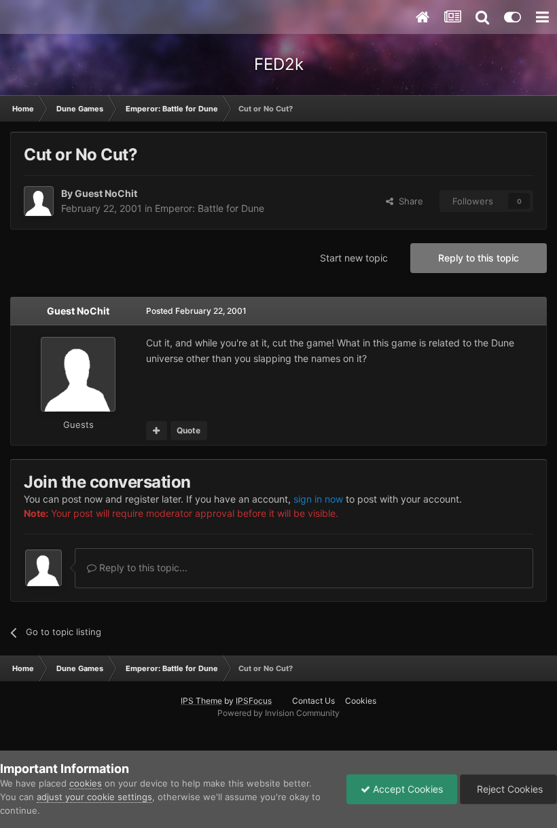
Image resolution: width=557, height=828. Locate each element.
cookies (85, 783)
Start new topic (354, 258)
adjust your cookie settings (94, 796)
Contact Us (313, 701)
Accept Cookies (406, 789)
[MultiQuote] (156, 430)
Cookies (360, 701)
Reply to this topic (478, 258)
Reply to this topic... (141, 567)
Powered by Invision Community (278, 713)
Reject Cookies (508, 789)
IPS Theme (201, 701)
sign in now (318, 499)
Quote (188, 430)
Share (408, 201)
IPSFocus (254, 701)
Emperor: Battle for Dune (209, 208)
